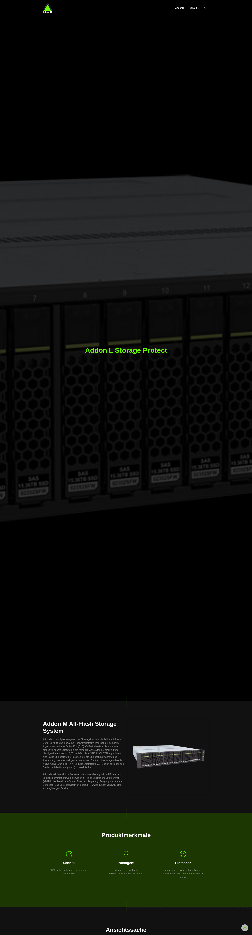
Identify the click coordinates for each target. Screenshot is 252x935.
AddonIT (179, 8)
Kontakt (193, 8)
